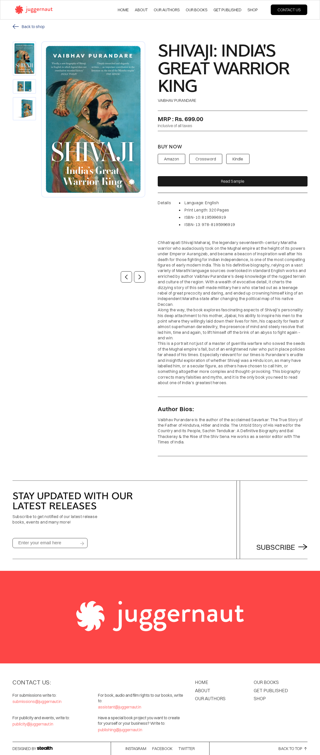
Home (201, 682)
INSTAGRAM (136, 748)
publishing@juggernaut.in (120, 729)
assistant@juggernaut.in (119, 706)
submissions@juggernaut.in (37, 701)
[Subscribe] (82, 543)
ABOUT (202, 690)
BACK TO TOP (290, 748)
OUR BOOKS (266, 682)
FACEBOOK (162, 748)
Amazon (171, 158)
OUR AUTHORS (210, 698)
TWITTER (186, 748)
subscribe (276, 547)
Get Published (271, 690)
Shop (260, 698)
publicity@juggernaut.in (32, 723)
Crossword (206, 158)
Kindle (237, 158)
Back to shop (33, 26)
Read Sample (232, 181)
